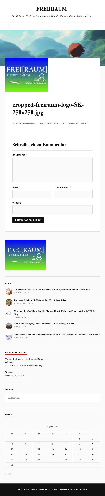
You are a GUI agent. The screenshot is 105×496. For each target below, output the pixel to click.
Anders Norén (79, 490)
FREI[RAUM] (52, 8)
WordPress (41, 490)
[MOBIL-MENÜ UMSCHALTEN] (7, 26)
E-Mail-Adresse (63, 187)
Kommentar (19, 155)
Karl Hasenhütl (26, 123)
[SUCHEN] (96, 398)
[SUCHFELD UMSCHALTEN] (98, 26)
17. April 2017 (50, 123)
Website (16, 203)
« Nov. (8, 474)
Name (16, 187)
